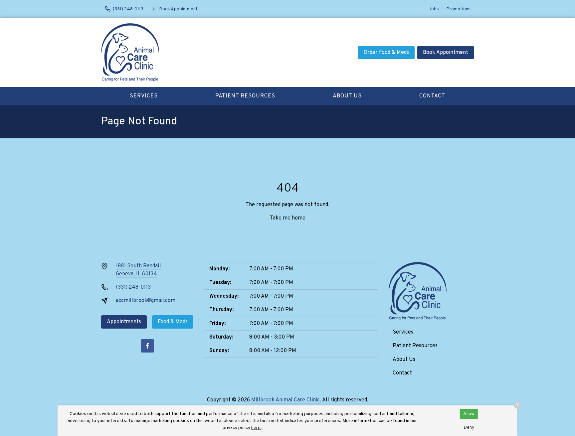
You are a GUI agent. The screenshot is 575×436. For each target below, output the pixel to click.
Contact (432, 96)
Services (144, 96)
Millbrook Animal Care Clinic (285, 400)
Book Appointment (445, 52)
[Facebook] (147, 346)
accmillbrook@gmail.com (145, 300)
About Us (347, 96)
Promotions (458, 9)
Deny (469, 427)
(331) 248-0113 (133, 287)
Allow (469, 414)
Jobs (434, 9)
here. (256, 428)
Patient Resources (245, 96)
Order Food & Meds (386, 52)
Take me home (287, 218)
